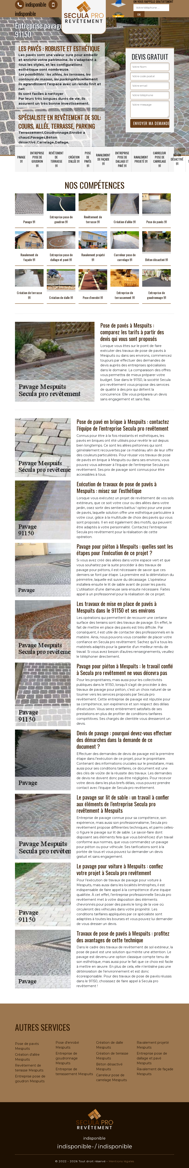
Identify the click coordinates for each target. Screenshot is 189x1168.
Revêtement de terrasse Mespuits (29, 1067)
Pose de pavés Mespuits (27, 1046)
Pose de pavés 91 (87, 159)
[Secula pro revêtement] (94, 1118)
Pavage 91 (21, 159)
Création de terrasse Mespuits (112, 1055)
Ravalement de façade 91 (103, 159)
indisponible (35, 4)
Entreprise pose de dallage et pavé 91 (122, 159)
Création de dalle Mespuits (109, 1044)
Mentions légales (121, 1161)
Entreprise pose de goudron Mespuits (30, 1078)
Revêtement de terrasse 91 (56, 159)
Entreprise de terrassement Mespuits (74, 1071)
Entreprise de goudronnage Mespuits (67, 1058)
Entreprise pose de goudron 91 (37, 159)
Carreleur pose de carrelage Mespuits (111, 1077)
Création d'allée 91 (74, 159)
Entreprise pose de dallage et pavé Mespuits (152, 1058)
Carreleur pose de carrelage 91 (159, 159)
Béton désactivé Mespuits (109, 1066)
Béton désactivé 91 (177, 159)
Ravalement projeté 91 (141, 159)
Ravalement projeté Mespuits (153, 1044)
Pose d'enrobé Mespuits (67, 1044)
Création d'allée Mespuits (27, 1057)
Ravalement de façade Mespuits (155, 1071)
